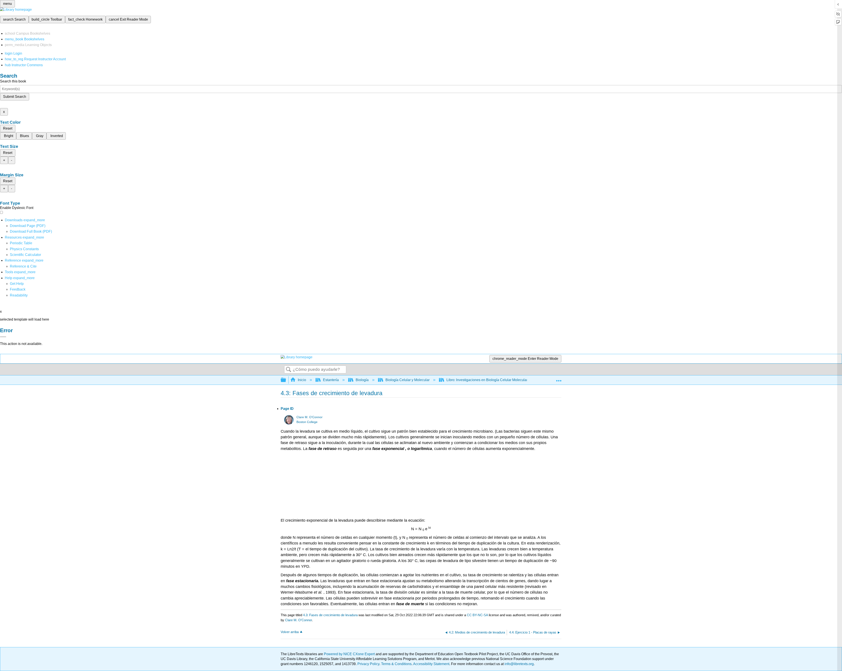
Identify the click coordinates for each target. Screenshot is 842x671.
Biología (362, 380)
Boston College (307, 422)
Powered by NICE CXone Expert (350, 654)
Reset (7, 128)
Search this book (13, 81)
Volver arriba (290, 632)
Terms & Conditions (396, 664)
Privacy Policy (368, 664)
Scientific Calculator (25, 255)
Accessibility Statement (431, 664)
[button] (17, 289)
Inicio (302, 380)
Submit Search (14, 96)
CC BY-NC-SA (478, 615)
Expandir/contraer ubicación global (558, 378)
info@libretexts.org (519, 664)
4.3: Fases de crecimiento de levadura (330, 615)
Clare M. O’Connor (309, 417)
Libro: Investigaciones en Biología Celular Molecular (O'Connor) (496, 380)
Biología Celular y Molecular (407, 380)
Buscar (288, 369)
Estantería (331, 380)
